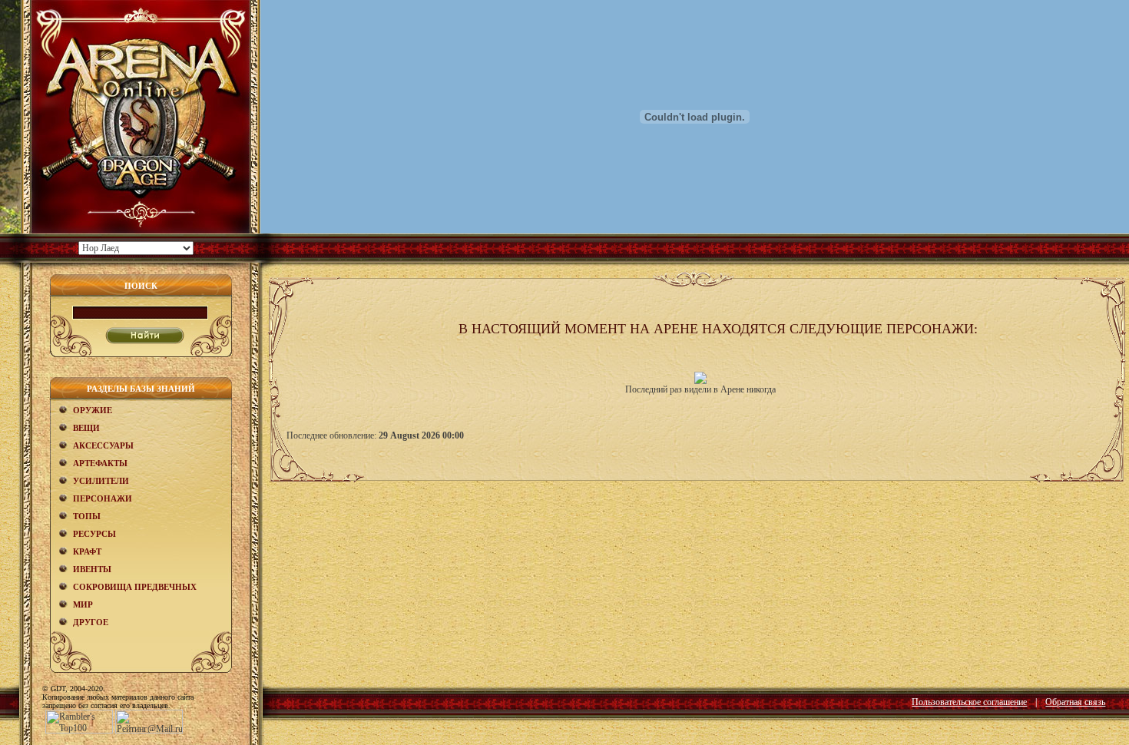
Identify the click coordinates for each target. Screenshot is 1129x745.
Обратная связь (1075, 702)
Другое (90, 622)
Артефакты (100, 463)
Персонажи (102, 498)
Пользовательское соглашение (969, 702)
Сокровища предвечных (135, 586)
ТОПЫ (87, 516)
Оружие (92, 410)
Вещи (86, 427)
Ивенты (92, 569)
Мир (83, 604)
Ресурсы (94, 533)
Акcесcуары (103, 445)
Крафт (87, 551)
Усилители (101, 480)
